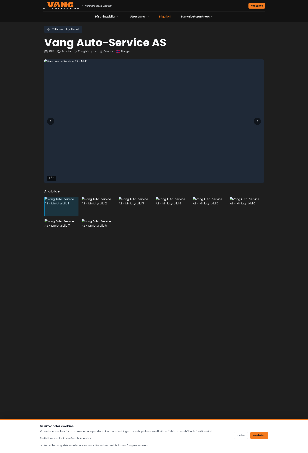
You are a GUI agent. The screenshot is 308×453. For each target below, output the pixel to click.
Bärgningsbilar (105, 16)
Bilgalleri (165, 16)
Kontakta (257, 6)
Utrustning (137, 16)
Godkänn (259, 435)
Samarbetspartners (195, 16)
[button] (154, 121)
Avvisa (241, 435)
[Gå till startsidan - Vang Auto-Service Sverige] (61, 5)
